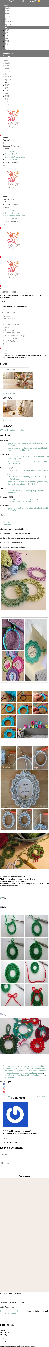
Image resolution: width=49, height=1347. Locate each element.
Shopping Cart (8, 53)
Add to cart (4, 1341)
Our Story (26, 1248)
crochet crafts (17, 1068)
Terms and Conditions (26, 1252)
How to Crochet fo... (9, 421)
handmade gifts (9, 1077)
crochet (20, 1066)
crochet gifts (28, 1068)
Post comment (24, 1176)
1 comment (7, 525)
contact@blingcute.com (24, 1279)
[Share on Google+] (4, 1090)
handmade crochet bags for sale (33, 1075)
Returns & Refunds (25, 1243)
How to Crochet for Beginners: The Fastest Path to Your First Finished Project (28, 449)
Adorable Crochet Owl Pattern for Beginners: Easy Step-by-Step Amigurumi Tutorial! (28, 483)
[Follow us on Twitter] (4, 1087)
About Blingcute (25, 1240)
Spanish (8, 24)
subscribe (39, 1237)
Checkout (6, 56)
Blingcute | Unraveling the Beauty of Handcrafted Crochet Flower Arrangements (27, 500)
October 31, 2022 (9, 522)
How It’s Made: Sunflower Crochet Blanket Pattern (28, 470)
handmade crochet (36, 1073)
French (8, 13)
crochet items (13, 1071)
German (8, 16)
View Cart (20, 1311)
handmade (24, 1073)
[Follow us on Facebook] (4, 1084)
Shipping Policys (26, 1255)
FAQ (26, 1258)
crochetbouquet (12, 1073)
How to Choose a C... (9, 393)
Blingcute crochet (9, 1066)
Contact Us (25, 1246)
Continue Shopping (8, 1311)
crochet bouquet (30, 1066)
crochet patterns (25, 1071)
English (6, 5)
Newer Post (41, 1097)
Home (5, 350)
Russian (8, 22)
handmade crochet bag (11, 1075)
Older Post (7, 1097)
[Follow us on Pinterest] (4, 1092)
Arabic (7, 11)
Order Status (26, 1261)
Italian (7, 19)
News (5, 353)
